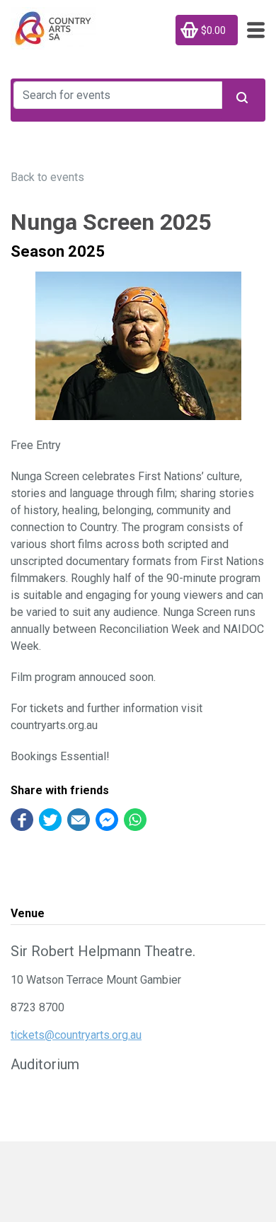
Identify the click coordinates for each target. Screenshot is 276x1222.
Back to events (47, 177)
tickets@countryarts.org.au (76, 1035)
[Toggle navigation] (251, 30)
